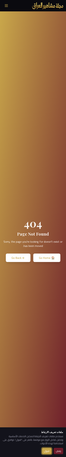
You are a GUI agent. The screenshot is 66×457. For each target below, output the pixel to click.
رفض (58, 451)
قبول (46, 451)
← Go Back (18, 257)
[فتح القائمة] (6, 5)
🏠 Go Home (47, 257)
